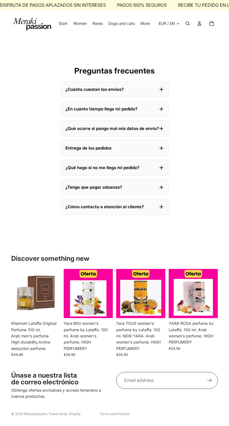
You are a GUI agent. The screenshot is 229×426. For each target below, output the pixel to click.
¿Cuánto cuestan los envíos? (94, 89)
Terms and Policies (115, 414)
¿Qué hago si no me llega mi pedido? (102, 167)
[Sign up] (209, 380)
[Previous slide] (70, 293)
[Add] (52, 309)
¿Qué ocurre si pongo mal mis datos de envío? (112, 128)
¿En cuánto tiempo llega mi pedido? (101, 109)
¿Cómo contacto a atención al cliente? (104, 206)
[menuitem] (145, 23)
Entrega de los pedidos (88, 148)
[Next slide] (107, 293)
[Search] (188, 23)
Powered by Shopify (65, 414)
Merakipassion (35, 414)
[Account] (199, 23)
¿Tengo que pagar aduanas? (93, 187)
